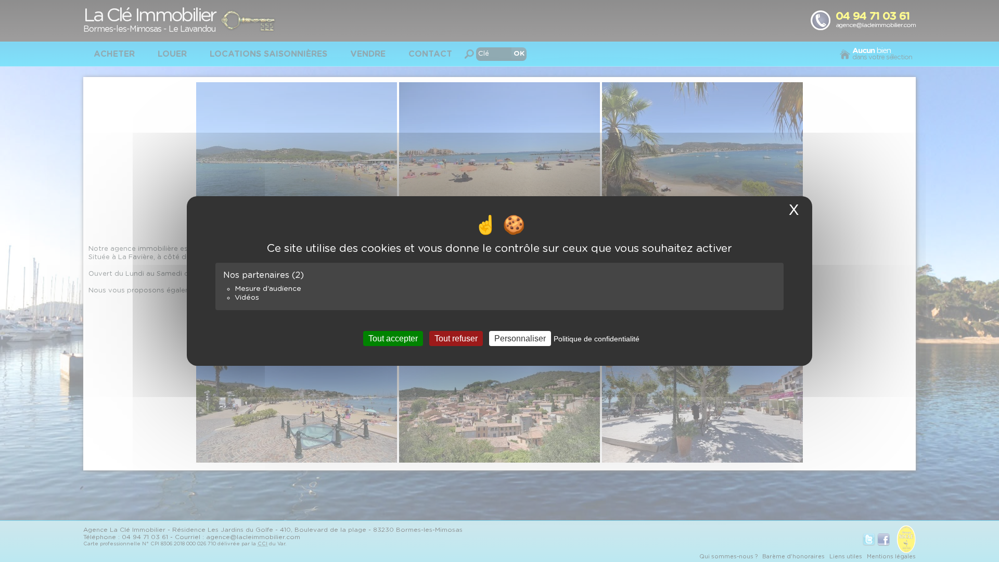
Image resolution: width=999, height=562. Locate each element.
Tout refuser (456, 338)
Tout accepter (393, 338)
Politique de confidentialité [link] (596, 339)
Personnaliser (520, 338)
